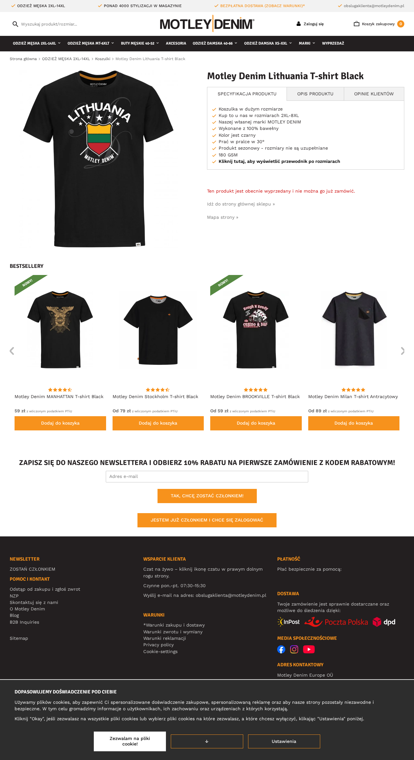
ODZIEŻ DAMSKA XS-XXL (265, 43)
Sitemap (19, 638)
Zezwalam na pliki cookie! (130, 741)
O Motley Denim (27, 608)
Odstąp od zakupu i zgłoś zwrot (45, 589)
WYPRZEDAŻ (333, 43)
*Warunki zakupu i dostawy (174, 625)
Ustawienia (284, 741)
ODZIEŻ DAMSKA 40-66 (213, 43)
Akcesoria (176, 43)
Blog (14, 615)
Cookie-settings (160, 651)
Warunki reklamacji (164, 638)
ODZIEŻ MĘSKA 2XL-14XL (34, 43)
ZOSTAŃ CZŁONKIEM (32, 569)
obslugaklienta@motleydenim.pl (374, 6)
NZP (14, 595)
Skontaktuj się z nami (34, 602)
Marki (304, 43)
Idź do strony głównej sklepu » (241, 203)
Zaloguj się (313, 24)
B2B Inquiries (24, 622)
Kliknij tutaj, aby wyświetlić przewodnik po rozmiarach (279, 161)
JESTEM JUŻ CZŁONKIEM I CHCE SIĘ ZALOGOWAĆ (207, 519)
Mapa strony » (222, 217)
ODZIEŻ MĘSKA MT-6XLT (88, 43)
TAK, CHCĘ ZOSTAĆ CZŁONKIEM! (207, 495)
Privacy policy (158, 644)
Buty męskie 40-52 (137, 43)
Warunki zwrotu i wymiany (172, 631)
